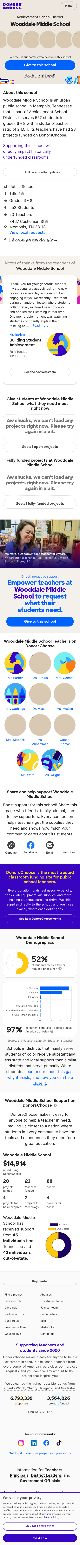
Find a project (13, 1294)
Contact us (47, 1333)
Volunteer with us (15, 1327)
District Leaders (46, 1475)
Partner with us (14, 1314)
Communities (48, 1314)
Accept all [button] (40, 1537)
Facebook (30, 852)
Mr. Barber (18, 335)
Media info (47, 1327)
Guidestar (68, 1388)
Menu (69, 6)
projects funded (58, 1400)
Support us (12, 1320)
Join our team (49, 1307)
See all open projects (40, 446)
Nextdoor (69, 852)
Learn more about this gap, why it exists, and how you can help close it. (40, 1077)
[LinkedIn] (33, 1443)
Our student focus (51, 1301)
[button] (11, 847)
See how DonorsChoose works (40, 918)
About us (46, 1294)
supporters (21, 1400)
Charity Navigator (40, 1388)
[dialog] (40, 1518)
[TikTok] (58, 1443)
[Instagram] (21, 1443)
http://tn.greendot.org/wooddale (33, 239)
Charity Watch (14, 1388)
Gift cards (11, 1307)
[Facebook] (46, 1443)
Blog (43, 1320)
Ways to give (13, 1333)
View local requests (27, 232)
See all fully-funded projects (40, 503)
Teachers (53, 1470)
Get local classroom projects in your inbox (40, 1453)
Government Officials (40, 1480)
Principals (19, 1475)
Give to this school (40, 65)
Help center (40, 1281)
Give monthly (13, 1301)
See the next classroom (40, 372)
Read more (40, 325)
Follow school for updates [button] (42, 172)
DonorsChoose (12, 6)
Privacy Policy (51, 1517)
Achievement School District (40, 17)
